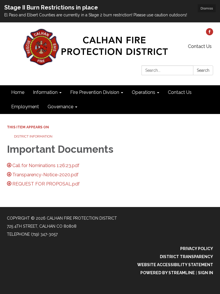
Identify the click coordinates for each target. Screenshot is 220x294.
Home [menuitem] (17, 92)
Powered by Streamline (167, 272)
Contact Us (200, 46)
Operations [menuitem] (143, 92)
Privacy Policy (196, 248)
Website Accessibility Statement (175, 264)
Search (203, 70)
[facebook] (209, 33)
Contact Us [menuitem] (180, 92)
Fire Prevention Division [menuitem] (94, 92)
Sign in (205, 272)
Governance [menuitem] (60, 106)
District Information (33, 136)
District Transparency (186, 256)
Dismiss (207, 8)
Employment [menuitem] (25, 106)
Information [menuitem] (45, 92)
